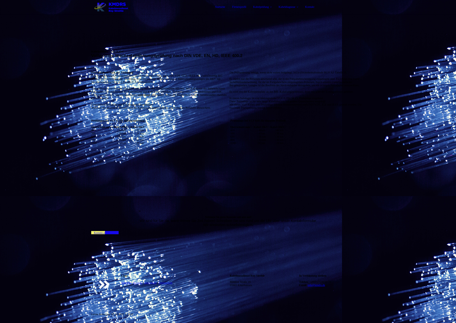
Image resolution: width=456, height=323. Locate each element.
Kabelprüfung (261, 6)
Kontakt (309, 6)
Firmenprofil (239, 6)
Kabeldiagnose (287, 6)
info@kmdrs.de (316, 285)
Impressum (150, 282)
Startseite (220, 6)
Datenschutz (165, 282)
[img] (122, 12)
